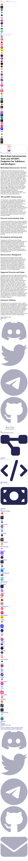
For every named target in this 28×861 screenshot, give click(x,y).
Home (2, 317)
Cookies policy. (18, 728)
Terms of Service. (5, 728)
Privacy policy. (12, 728)
